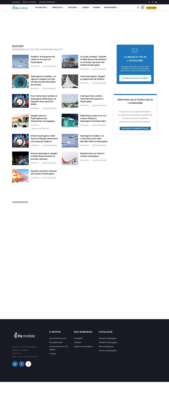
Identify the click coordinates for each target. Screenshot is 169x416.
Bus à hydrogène (106, 346)
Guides (85, 7)
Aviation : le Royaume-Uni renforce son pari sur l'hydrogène (43, 59)
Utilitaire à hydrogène (108, 342)
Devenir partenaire (47, 2)
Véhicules (57, 7)
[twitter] (152, 2)
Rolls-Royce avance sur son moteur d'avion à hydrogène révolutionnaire (93, 118)
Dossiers (77, 342)
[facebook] (149, 2)
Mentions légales (20, 350)
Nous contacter (29, 2)
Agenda (96, 7)
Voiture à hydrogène (107, 338)
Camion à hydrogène (108, 350)
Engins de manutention (40, 128)
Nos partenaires (56, 342)
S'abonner (151, 8)
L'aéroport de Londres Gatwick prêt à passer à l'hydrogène (91, 99)
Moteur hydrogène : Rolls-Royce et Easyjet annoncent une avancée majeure (44, 139)
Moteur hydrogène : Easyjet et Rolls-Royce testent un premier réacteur (44, 156)
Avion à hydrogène (49, 66)
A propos (16, 2)
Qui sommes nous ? (58, 338)
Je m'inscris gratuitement (135, 78)
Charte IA (16, 353)
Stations (72, 7)
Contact (52, 354)
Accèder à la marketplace (135, 128)
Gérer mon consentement (24, 356)
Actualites (40, 7)
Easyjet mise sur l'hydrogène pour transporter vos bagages (43, 118)
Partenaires (110, 7)
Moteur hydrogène (50, 145)
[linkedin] (156, 2)
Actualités (78, 338)
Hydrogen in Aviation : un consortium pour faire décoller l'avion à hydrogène (93, 139)
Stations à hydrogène (83, 346)
